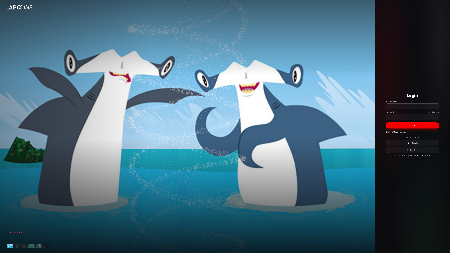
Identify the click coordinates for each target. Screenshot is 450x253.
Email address (391, 101)
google (415, 143)
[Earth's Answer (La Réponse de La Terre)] (39, 246)
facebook (414, 150)
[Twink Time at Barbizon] (46, 246)
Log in (412, 125)
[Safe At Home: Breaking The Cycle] (24, 246)
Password (390, 112)
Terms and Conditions (423, 155)
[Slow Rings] (31, 246)
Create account (400, 132)
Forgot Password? (433, 112)
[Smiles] (10, 246)
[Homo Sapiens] (17, 246)
